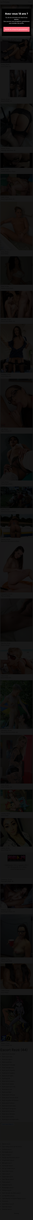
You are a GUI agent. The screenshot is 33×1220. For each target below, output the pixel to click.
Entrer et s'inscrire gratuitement (16, 29)
